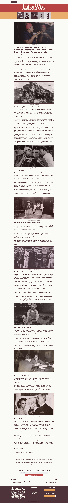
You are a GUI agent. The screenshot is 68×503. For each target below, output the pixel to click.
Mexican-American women (19, 182)
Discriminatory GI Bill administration (45, 284)
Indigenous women (18, 189)
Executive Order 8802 (18, 127)
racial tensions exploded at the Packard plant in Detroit (29, 240)
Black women (17, 172)
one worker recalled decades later (44, 177)
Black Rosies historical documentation (27, 378)
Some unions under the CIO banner (21, 231)
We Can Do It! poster (39, 109)
